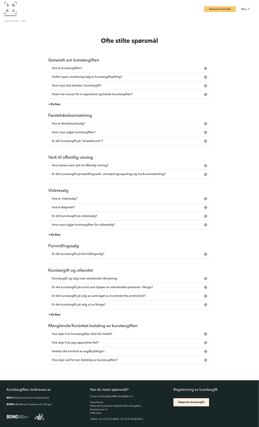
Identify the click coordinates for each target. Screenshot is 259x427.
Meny (244, 9)
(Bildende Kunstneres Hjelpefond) (28, 398)
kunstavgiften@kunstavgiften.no (115, 396)
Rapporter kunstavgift (220, 9)
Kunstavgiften (11, 21)
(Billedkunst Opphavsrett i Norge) (29, 404)
